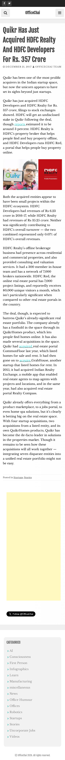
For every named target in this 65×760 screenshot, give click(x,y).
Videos (15, 736)
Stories (28, 477)
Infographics (19, 669)
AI (11, 650)
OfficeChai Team (48, 66)
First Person (18, 663)
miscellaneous (20, 687)
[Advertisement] (33, 546)
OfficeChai (32, 12)
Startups (18, 477)
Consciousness (20, 657)
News (14, 693)
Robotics (16, 712)
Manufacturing (21, 681)
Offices (15, 706)
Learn (14, 675)
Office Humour (21, 700)
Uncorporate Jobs (22, 730)
